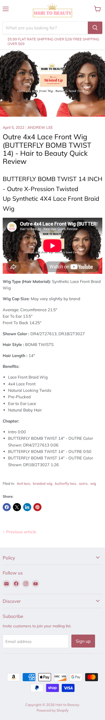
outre (83, 483)
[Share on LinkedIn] (27, 507)
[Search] (95, 28)
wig (93, 483)
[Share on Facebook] (7, 507)
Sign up (83, 641)
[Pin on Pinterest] (37, 507)
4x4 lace (23, 483)
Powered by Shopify (53, 710)
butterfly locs (65, 483)
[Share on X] (17, 507)
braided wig (42, 483)
